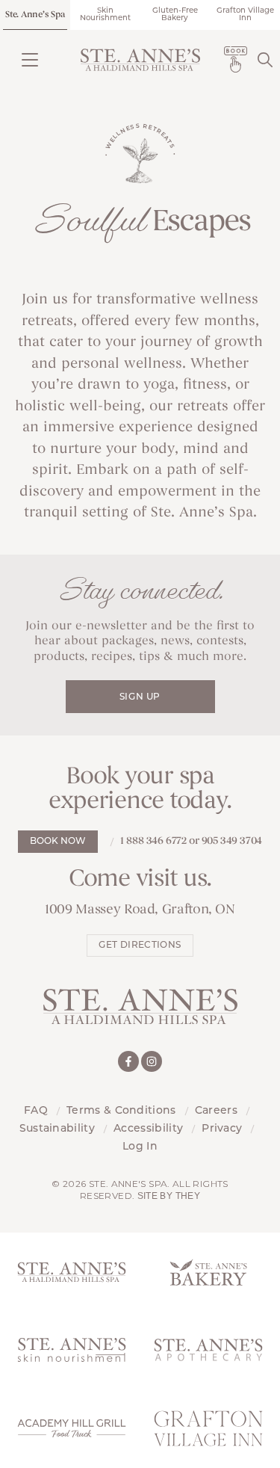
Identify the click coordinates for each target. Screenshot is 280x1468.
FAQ (36, 1111)
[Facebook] (128, 1061)
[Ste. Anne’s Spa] (140, 60)
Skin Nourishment (105, 14)
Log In (140, 1147)
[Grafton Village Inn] (209, 1429)
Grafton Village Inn (245, 14)
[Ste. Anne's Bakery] (209, 1272)
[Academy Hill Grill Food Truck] (72, 1429)
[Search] (265, 59)
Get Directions (140, 945)
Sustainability (57, 1129)
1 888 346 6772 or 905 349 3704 (190, 841)
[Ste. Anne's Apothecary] (209, 1350)
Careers (216, 1111)
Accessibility (148, 1129)
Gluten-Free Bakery (175, 14)
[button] (30, 59)
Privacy (222, 1129)
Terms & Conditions (121, 1111)
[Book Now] (235, 59)
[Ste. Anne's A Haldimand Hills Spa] (72, 1272)
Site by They (168, 1196)
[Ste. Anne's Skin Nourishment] (72, 1350)
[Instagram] (151, 1061)
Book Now (58, 841)
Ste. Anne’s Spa (34, 14)
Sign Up (140, 697)
